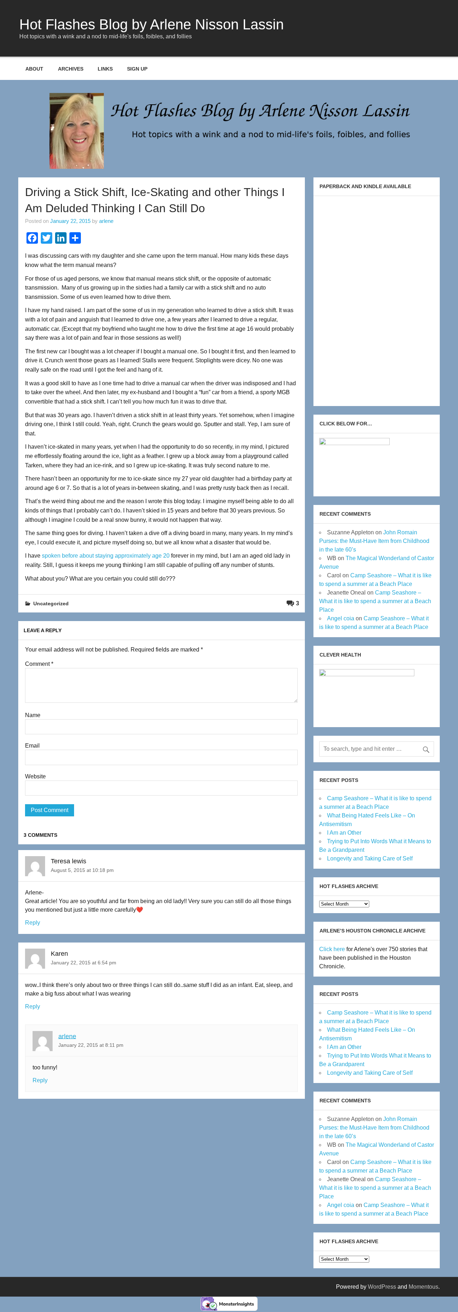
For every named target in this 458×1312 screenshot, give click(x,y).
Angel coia (340, 618)
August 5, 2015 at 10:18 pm (82, 870)
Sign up (137, 69)
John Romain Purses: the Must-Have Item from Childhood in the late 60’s (374, 541)
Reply (32, 923)
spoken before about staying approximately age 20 (105, 556)
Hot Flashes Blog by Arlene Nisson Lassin (151, 24)
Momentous (423, 1287)
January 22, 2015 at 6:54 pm (83, 962)
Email (32, 746)
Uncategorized (51, 603)
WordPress (382, 1287)
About (34, 69)
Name (32, 715)
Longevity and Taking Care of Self (370, 858)
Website (35, 776)
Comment (39, 664)
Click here (332, 949)
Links (105, 69)
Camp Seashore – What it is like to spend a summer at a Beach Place (375, 601)
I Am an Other (344, 833)
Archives (70, 69)
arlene (106, 221)
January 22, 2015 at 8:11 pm (90, 1045)
